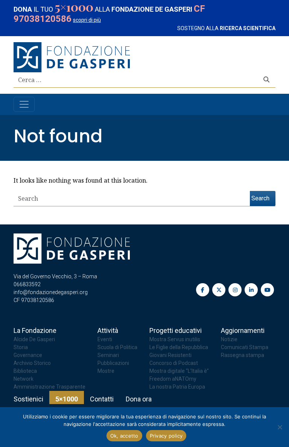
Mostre (105, 371)
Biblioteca (25, 371)
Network (23, 379)
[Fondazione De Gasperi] (72, 56)
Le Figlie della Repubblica (178, 347)
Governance (28, 355)
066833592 (27, 284)
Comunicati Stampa (244, 347)
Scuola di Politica (117, 347)
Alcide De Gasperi (34, 339)
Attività (107, 330)
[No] (279, 427)
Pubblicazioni (113, 363)
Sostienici (28, 399)
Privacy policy (166, 436)
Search (260, 198)
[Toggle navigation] (24, 104)
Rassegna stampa (242, 355)
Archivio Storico (32, 363)
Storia (21, 347)
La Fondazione (35, 330)
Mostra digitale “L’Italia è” (179, 371)
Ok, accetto (124, 436)
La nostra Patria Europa (177, 387)
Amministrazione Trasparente (49, 387)
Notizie (229, 339)
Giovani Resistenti (170, 355)
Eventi (104, 339)
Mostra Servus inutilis (174, 339)
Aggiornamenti (243, 330)
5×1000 (66, 399)
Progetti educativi (175, 330)
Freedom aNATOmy (172, 379)
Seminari (108, 355)
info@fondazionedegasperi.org (51, 292)
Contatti (102, 399)
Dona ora (139, 399)
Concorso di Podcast (173, 363)
